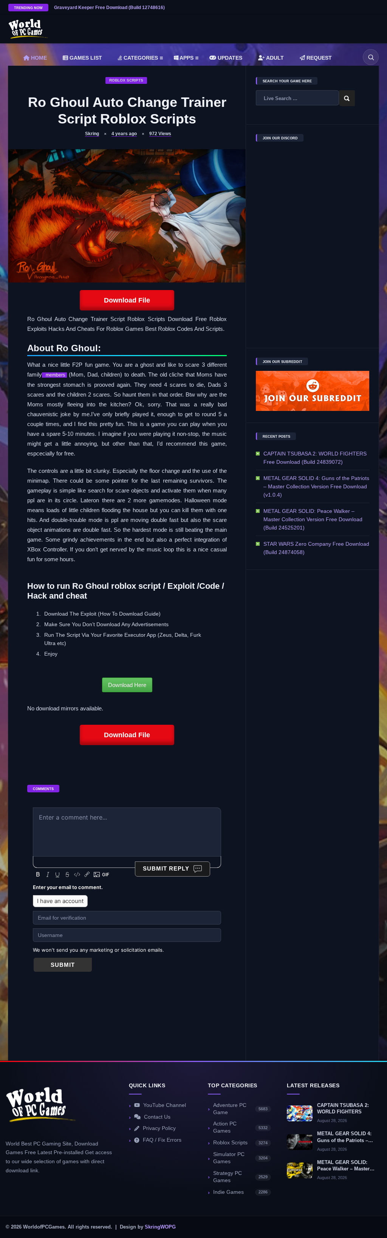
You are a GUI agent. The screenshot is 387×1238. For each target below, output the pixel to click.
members (54, 375)
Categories (140, 58)
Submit (63, 965)
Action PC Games (240, 1127)
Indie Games (240, 1192)
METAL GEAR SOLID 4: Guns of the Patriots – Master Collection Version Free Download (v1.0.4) (316, 486)
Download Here (127, 685)
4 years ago (124, 133)
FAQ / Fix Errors (162, 1140)
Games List (85, 58)
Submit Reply (166, 868)
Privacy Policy (159, 1128)
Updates (229, 58)
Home (38, 58)
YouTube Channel (164, 1105)
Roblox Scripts (126, 80)
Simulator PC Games (240, 1158)
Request (318, 58)
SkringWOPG (160, 1227)
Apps (186, 58)
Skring (92, 133)
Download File (127, 300)
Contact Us (157, 1117)
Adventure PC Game (240, 1108)
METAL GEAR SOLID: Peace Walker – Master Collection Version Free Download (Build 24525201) (312, 519)
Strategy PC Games (240, 1176)
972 (160, 133)
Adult (274, 58)
